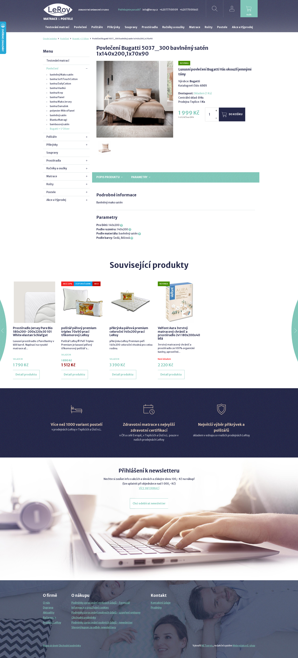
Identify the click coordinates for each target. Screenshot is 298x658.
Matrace (51, 176)
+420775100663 (189, 9)
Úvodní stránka (50, 38)
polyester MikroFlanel (62, 110)
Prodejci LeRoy (52, 622)
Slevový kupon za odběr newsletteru (93, 627)
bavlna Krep (56, 92)
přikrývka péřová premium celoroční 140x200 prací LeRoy (129, 331)
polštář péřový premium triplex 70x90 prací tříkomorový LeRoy (78, 331)
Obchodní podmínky (83, 617)
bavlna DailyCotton (60, 83)
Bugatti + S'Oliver (80, 38)
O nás (46, 602)
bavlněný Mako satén (61, 74)
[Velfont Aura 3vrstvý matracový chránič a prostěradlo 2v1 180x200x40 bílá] (179, 302)
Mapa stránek (50, 645)
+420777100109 (169, 9)
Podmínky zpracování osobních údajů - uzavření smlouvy (105, 612)
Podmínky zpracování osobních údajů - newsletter (102, 622)
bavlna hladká (58, 88)
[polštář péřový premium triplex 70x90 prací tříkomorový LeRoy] (82, 302)
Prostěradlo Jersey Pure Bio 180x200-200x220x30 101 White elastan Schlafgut (33, 331)
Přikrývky (52, 144)
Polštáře (51, 136)
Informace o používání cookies (90, 607)
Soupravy (52, 152)
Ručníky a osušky (56, 168)
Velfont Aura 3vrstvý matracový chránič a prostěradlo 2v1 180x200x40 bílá (179, 333)
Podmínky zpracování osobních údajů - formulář (100, 602)
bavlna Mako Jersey (61, 101)
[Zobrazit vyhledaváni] (214, 8)
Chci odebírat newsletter (149, 503)
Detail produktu (26, 374)
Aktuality (48, 612)
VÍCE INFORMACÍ (149, 488)
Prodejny (156, 607)
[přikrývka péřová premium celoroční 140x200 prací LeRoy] (131, 302)
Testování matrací (57, 60)
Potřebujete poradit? (129, 9)
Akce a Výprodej (56, 200)
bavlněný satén (58, 115)
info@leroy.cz (150, 9)
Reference (49, 617)
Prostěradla (53, 160)
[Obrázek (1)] (104, 148)
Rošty (49, 184)
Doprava (48, 607)
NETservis (207, 645)
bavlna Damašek (59, 106)
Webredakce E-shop (244, 645)
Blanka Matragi (58, 119)
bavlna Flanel (57, 97)
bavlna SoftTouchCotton (64, 79)
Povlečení (64, 38)
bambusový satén (59, 124)
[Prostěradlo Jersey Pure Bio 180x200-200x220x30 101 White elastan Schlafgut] (34, 302)
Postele (51, 192)
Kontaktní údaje (161, 602)
